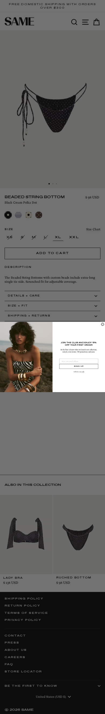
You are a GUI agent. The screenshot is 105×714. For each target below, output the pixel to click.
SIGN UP (79, 366)
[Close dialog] (102, 324)
